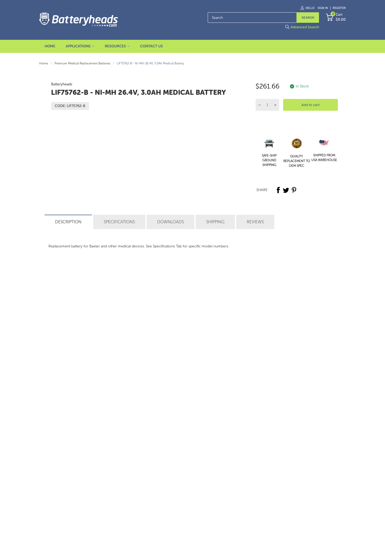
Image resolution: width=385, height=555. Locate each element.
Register (339, 8)
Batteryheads (61, 84)
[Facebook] (278, 190)
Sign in (323, 8)
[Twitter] (286, 190)
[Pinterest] (294, 190)
